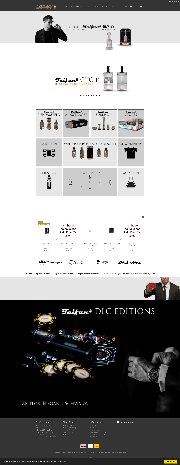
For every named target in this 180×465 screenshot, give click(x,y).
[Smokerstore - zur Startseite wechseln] (46, 7)
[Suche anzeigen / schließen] (125, 7)
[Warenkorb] (144, 6)
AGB (64, 434)
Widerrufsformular (69, 432)
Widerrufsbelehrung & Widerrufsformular (70, 429)
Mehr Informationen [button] (60, 461)
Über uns (93, 425)
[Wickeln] (49, 153)
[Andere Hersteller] (90, 153)
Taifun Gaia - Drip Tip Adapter (68, 244)
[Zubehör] (104, 124)
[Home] (62, 7)
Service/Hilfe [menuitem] (174, 1)
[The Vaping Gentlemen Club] (77, 262)
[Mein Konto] (136, 6)
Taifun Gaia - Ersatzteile (111, 244)
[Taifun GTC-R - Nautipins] (132, 230)
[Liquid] (49, 182)
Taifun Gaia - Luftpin (47, 244)
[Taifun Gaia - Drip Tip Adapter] (68, 230)
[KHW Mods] (103, 262)
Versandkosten (84, 452)
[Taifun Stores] (131, 124)
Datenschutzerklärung (97, 434)
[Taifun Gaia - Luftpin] (47, 230)
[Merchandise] (131, 153)
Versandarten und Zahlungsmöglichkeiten (98, 431)
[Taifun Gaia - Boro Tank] (90, 230)
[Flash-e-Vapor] (50, 262)
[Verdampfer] (49, 124)
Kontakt (92, 428)
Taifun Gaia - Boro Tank (90, 244)
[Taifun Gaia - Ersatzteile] (111, 230)
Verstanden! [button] (171, 461)
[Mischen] (131, 182)
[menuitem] (62, 7)
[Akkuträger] (76, 124)
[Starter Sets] (90, 182)
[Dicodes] (129, 262)
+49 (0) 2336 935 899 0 (46, 430)
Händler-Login (67, 425)
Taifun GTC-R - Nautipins (132, 244)
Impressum (93, 436)
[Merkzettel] (131, 6)
